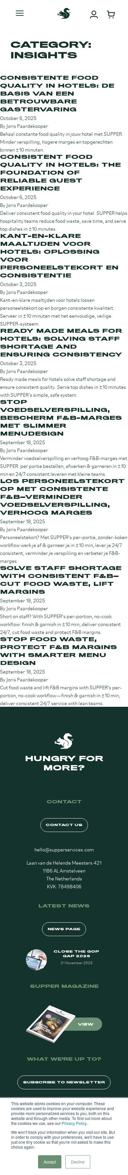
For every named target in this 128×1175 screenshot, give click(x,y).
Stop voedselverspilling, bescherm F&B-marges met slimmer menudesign (61, 418)
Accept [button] (50, 1161)
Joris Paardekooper (27, 125)
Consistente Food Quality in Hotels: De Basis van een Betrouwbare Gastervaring (57, 94)
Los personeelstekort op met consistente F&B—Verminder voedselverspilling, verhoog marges (62, 497)
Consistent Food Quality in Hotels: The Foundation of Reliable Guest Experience (60, 173)
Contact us (64, 825)
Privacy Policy (74, 1123)
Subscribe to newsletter (64, 1082)
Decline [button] (78, 1161)
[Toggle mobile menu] (19, 13)
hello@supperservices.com (64, 849)
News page (64, 929)
